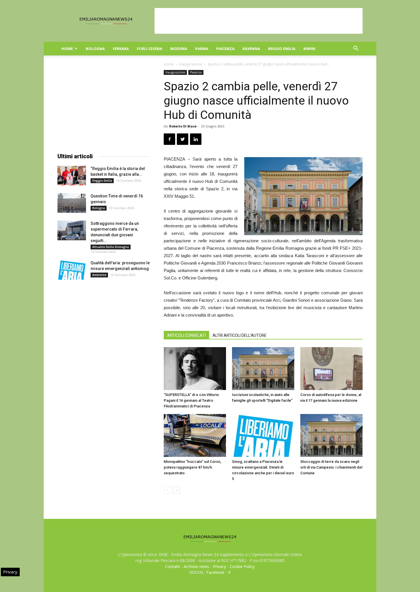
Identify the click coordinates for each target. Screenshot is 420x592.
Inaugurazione (190, 64)
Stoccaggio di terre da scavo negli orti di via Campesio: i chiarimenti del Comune (331, 467)
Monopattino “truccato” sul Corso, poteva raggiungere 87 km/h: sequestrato (192, 467)
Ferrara (121, 48)
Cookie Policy (242, 566)
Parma (201, 48)
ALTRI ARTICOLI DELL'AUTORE (240, 335)
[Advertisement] (259, 21)
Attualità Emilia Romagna (110, 247)
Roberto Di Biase (183, 126)
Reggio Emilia (281, 48)
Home (67, 48)
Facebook (215, 572)
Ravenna (251, 48)
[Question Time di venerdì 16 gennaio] (71, 203)
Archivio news (196, 566)
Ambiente (99, 275)
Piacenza (225, 48)
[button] (356, 49)
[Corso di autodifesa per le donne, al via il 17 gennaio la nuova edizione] (331, 368)
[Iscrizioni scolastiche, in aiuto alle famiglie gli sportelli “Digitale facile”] (263, 368)
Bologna (95, 48)
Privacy (219, 566)
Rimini (309, 48)
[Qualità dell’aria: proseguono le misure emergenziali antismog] (71, 270)
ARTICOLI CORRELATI (186, 335)
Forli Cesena (149, 48)
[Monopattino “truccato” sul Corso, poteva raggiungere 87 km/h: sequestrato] (195, 435)
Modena (178, 48)
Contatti (172, 566)
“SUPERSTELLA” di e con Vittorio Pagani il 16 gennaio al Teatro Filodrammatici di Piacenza (191, 400)
